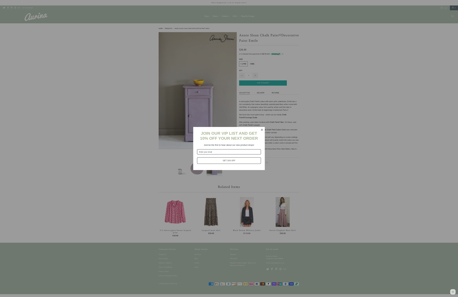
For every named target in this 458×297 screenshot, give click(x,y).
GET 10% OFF (229, 161)
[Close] (262, 130)
